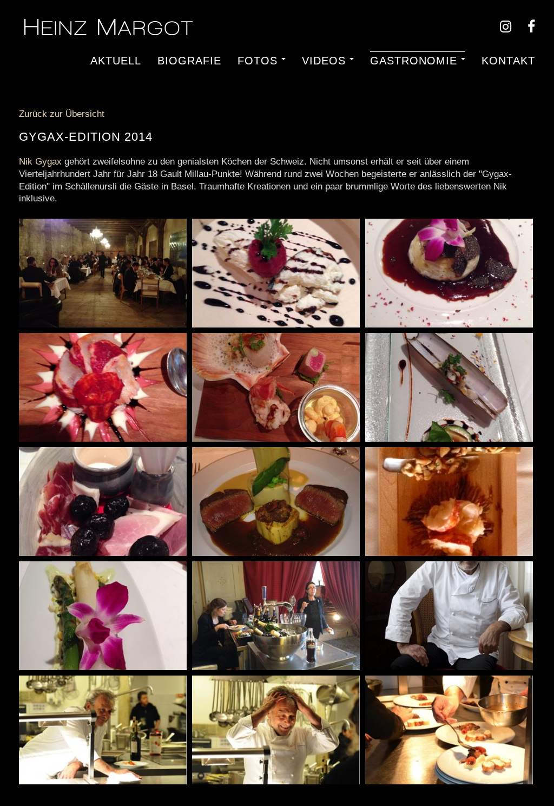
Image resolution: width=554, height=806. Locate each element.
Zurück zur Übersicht (61, 114)
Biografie (189, 60)
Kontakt (508, 60)
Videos (324, 60)
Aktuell (115, 60)
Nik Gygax (40, 161)
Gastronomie (413, 60)
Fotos (258, 60)
